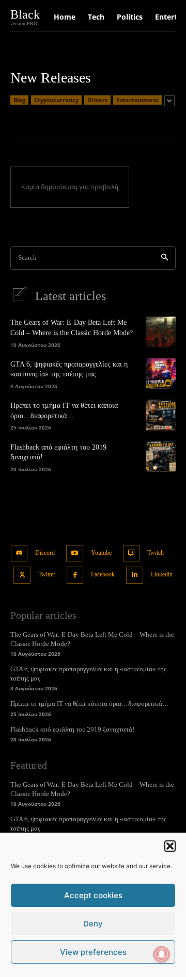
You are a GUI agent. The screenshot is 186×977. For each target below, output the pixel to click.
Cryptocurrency (56, 100)
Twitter (46, 574)
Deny (93, 924)
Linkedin (162, 574)
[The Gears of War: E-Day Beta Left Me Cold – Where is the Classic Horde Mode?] (161, 332)
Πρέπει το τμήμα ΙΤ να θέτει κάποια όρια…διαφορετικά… (89, 703)
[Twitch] (131, 553)
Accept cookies (93, 895)
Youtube (101, 552)
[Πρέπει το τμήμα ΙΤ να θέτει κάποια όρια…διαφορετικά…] (161, 415)
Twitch (155, 552)
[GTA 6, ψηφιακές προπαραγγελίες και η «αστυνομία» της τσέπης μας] (161, 373)
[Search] (164, 258)
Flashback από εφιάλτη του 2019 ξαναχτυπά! (72, 729)
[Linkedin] (134, 575)
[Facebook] (75, 575)
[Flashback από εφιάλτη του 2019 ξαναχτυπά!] (161, 456)
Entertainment (137, 100)
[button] (170, 846)
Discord (45, 552)
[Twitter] (21, 575)
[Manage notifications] (161, 954)
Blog (19, 100)
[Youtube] (74, 553)
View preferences (93, 952)
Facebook (103, 574)
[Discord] (19, 553)
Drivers (97, 100)
